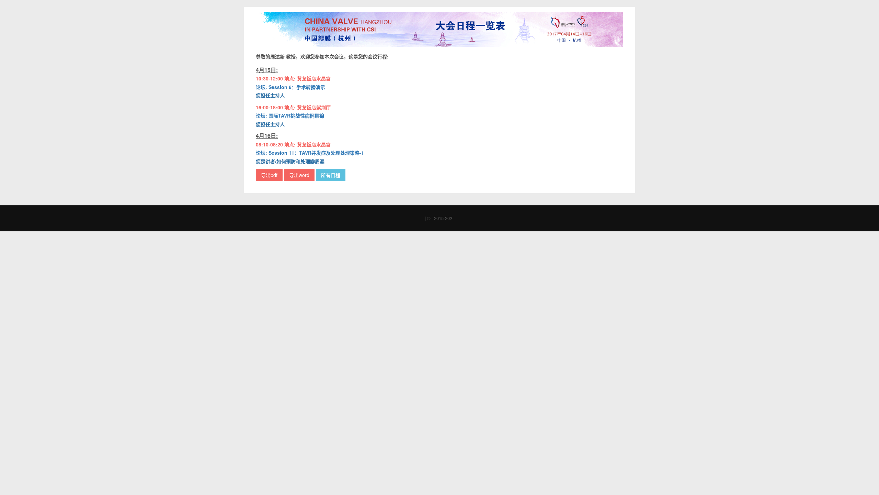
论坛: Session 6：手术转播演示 (290, 87)
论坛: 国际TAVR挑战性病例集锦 (290, 115)
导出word (299, 175)
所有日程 (330, 175)
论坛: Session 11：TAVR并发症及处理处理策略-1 (310, 152)
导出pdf (269, 175)
